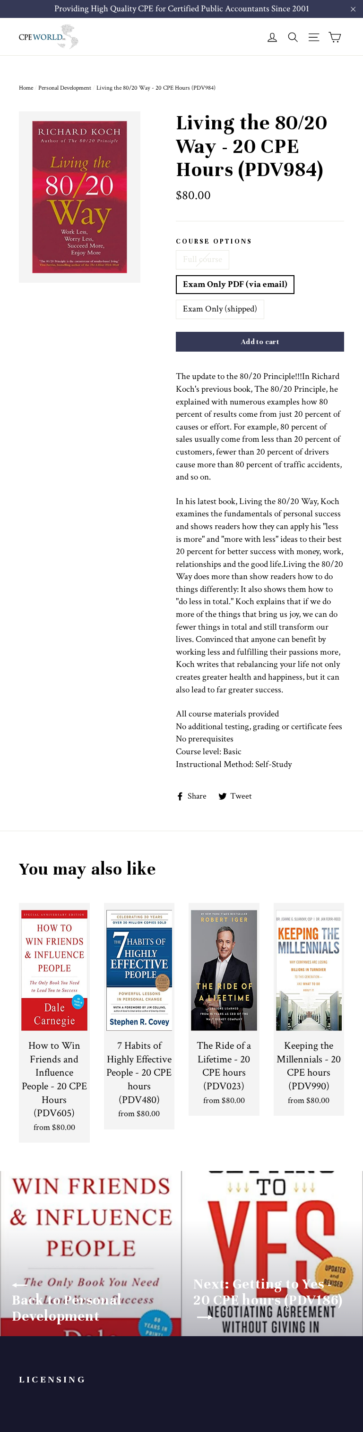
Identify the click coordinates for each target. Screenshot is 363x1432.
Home (26, 88)
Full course (202, 259)
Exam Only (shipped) (220, 309)
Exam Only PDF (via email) (235, 284)
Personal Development (64, 88)
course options (214, 241)
